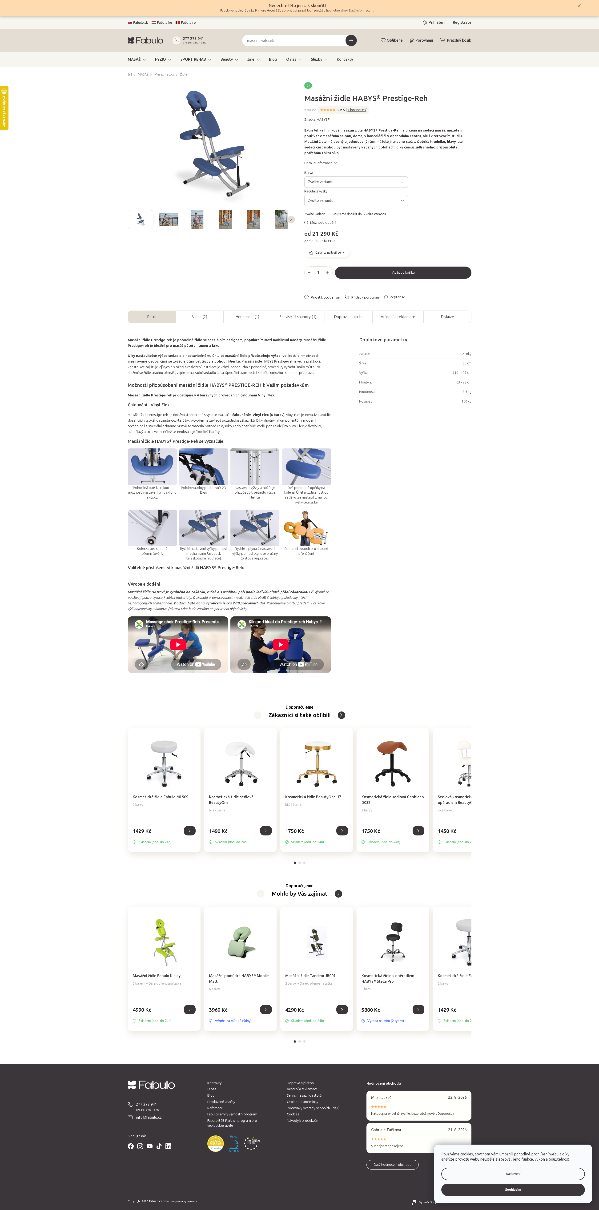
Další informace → (361, 10)
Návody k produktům (303, 1120)
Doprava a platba (348, 317)
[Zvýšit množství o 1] (327, 273)
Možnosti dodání (323, 222)
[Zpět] (341, 715)
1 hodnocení (357, 110)
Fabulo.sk (140, 23)
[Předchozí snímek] (131, 219)
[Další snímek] (291, 219)
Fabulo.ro (188, 23)
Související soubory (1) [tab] (297, 317)
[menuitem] (136, 59)
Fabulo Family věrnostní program (232, 1114)
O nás (211, 1089)
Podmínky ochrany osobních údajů (313, 1108)
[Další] (257, 715)
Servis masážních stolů (304, 1095)
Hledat (351, 40)
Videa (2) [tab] (199, 317)
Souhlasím (513, 1190)
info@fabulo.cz (149, 1117)
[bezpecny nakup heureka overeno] (215, 1143)
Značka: (317, 119)
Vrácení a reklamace (398, 317)
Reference (215, 1108)
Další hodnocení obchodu (392, 1165)
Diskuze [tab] (447, 317)
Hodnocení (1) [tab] (247, 317)
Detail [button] (190, 830)
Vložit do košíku (403, 273)
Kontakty (214, 1083)
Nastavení (513, 1174)
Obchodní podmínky (302, 1102)
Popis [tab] (151, 317)
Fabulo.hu (164, 23)
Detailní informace (318, 163)
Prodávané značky (221, 1102)
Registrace (462, 22)
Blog (210, 1095)
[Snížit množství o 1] (309, 273)
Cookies (293, 1114)
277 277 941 (193, 38)
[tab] (295, 863)
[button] (164, 836)
